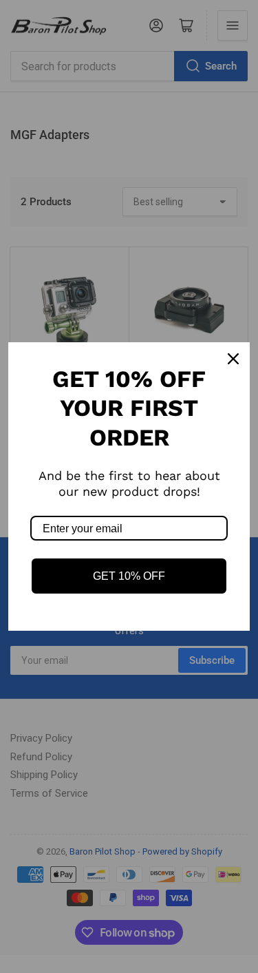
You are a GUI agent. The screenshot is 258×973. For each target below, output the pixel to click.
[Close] (233, 358)
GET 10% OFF (129, 576)
